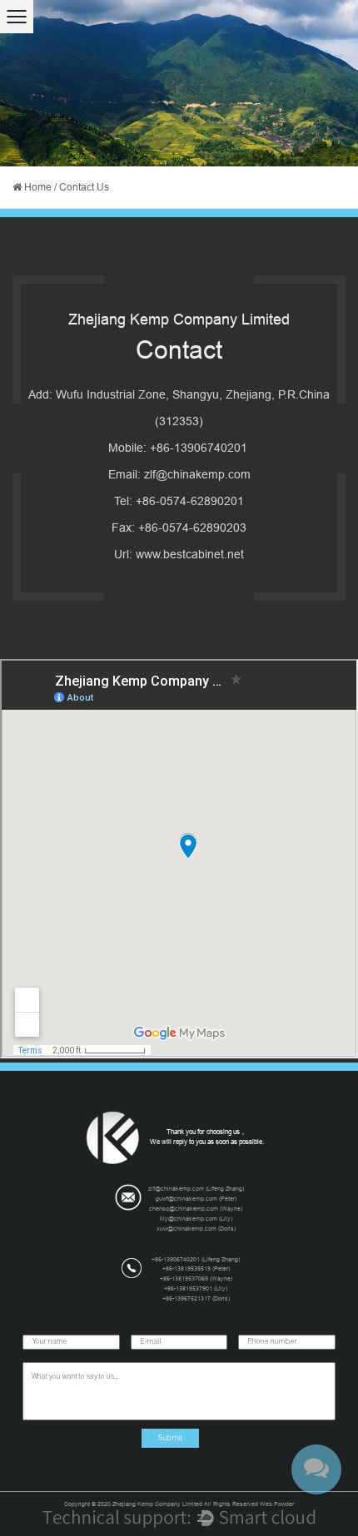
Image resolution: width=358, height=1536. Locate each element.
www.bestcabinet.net (190, 554)
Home (38, 187)
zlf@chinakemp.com (197, 474)
